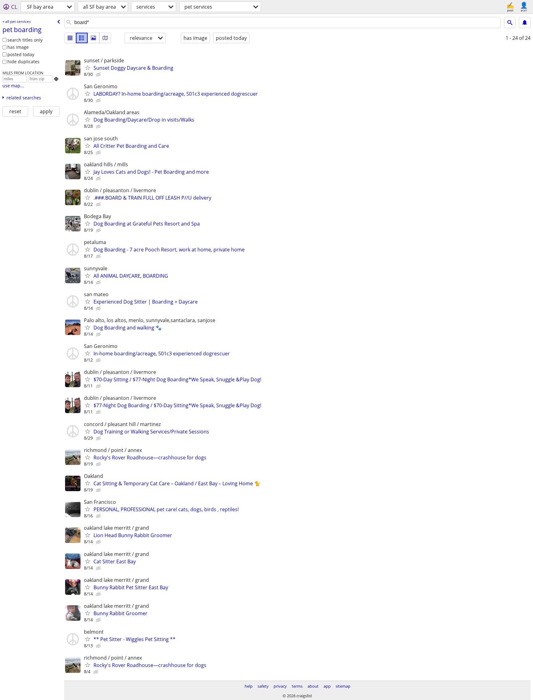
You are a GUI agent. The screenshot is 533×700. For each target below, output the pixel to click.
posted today (20, 54)
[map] (105, 38)
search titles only (25, 40)
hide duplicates (23, 61)
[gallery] (93, 38)
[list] (70, 38)
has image (18, 47)
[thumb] (82, 38)
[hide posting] (99, 74)
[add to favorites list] (87, 67)
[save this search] (525, 22)
